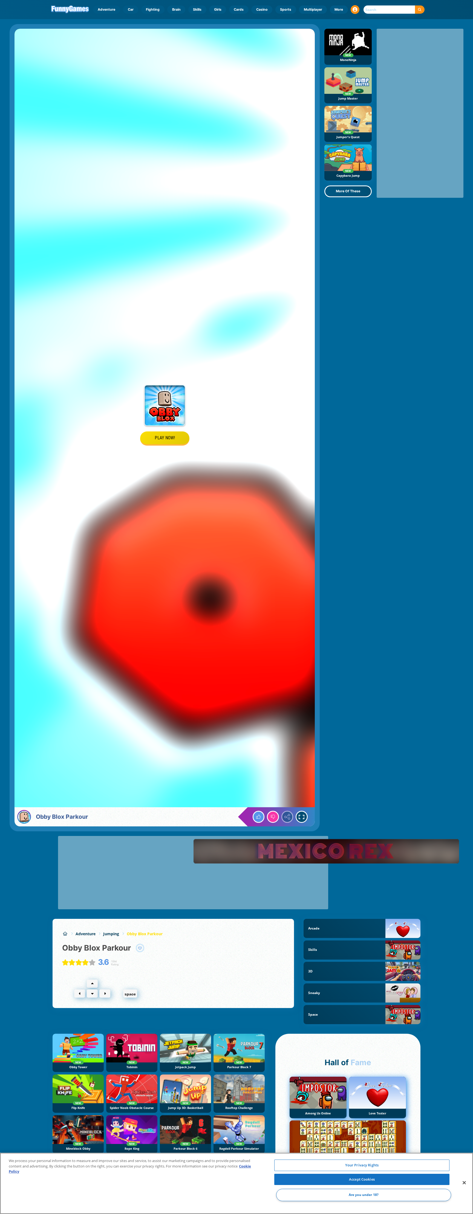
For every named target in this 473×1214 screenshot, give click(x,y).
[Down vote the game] (273, 817)
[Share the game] (287, 817)
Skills (197, 9)
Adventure (106, 9)
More (338, 9)
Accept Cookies (362, 1179)
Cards (239, 9)
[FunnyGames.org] (65, 934)
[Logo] (70, 9)
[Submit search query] (420, 9)
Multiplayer (313, 9)
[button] (355, 9)
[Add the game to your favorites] (140, 948)
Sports (285, 9)
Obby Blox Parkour (145, 933)
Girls (217, 9)
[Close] (464, 1183)
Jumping (111, 933)
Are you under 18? (364, 1195)
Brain (176, 9)
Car (131, 9)
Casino (262, 9)
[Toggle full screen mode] (302, 817)
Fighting (153, 9)
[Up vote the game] (259, 817)
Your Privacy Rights (362, 1165)
